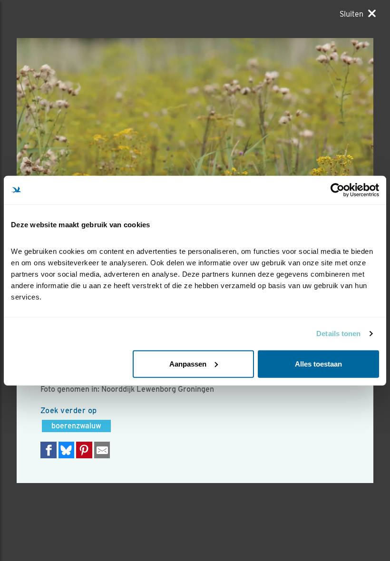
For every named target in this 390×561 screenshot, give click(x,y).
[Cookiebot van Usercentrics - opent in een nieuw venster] (337, 190)
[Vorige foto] (284, 157)
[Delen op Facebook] (48, 450)
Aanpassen (187, 363)
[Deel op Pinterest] (84, 450)
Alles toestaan (318, 363)
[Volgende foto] (106, 157)
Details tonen (338, 333)
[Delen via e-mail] (102, 450)
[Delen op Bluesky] (66, 450)
